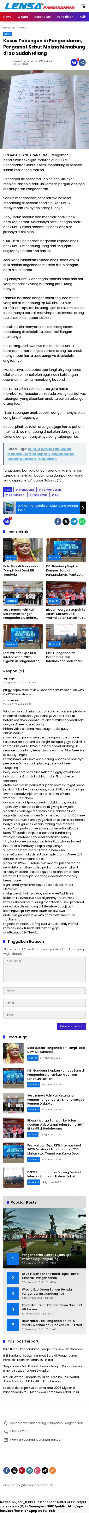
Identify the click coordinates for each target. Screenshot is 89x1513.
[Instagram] (37, 1470)
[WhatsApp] (82, 521)
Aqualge (9, 678)
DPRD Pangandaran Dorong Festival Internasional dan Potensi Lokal (65, 657)
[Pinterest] (22, 1470)
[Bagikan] (82, 62)
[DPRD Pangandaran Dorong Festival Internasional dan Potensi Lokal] (66, 636)
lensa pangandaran (25, 61)
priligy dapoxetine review (21, 690)
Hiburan (11, 557)
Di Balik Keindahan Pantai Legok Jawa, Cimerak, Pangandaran (50, 1276)
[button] (83, 6)
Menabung (26, 490)
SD (57, 495)
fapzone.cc (10, 700)
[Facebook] (57, 521)
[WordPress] (29, 1470)
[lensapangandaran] (40, 6)
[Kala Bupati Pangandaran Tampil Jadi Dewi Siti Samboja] (23, 550)
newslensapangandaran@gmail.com (37, 1439)
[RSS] (52, 1470)
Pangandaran (51, 490)
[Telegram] (74, 521)
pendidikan (16, 495)
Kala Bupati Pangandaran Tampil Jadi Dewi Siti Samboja (22, 570)
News (7, 33)
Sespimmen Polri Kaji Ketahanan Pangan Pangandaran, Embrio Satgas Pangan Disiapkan (22, 614)
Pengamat (39, 495)
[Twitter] (66, 521)
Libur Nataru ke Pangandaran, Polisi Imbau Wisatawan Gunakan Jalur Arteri (52, 1323)
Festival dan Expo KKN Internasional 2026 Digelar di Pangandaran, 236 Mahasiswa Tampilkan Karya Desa (21, 657)
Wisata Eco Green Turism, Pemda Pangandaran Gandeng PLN (47, 1292)
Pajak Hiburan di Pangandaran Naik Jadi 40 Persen (52, 1307)
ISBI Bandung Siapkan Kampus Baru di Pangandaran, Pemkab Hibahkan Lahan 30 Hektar (63, 570)
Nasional (54, 557)
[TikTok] (45, 1470)
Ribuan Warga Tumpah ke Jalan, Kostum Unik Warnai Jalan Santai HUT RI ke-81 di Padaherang (65, 614)
